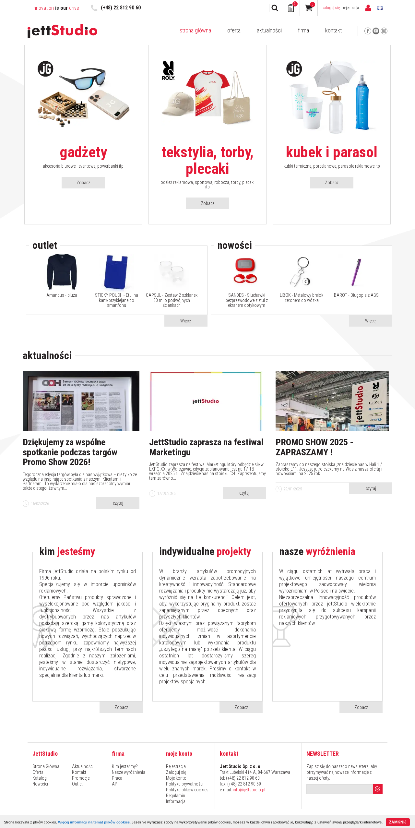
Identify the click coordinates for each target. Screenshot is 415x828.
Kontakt (333, 30)
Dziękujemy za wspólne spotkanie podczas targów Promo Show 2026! (70, 452)
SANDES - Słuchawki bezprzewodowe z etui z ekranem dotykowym (247, 300)
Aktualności (269, 30)
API (115, 783)
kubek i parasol (331, 152)
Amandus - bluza (61, 295)
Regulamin (175, 795)
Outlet (77, 783)
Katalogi (40, 778)
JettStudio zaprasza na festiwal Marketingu (206, 448)
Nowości (40, 783)
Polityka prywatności (184, 783)
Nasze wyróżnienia (128, 772)
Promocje (80, 778)
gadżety (83, 152)
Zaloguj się (331, 8)
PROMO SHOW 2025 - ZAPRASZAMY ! (314, 448)
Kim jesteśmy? (125, 766)
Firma (303, 30)
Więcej (186, 320)
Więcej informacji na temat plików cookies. (94, 822)
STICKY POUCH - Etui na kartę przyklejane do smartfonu (116, 300)
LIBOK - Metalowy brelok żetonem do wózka (301, 298)
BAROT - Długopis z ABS (356, 295)
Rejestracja (351, 8)
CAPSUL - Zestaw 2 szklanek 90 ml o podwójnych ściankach (171, 300)
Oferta (234, 30)
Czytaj (118, 503)
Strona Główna (195, 30)
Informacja (175, 801)
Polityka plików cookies (187, 789)
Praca (117, 778)
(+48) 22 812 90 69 (244, 783)
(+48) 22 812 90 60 (121, 8)
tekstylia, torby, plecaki (207, 160)
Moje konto (176, 778)
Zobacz (83, 182)
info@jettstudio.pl (249, 789)
